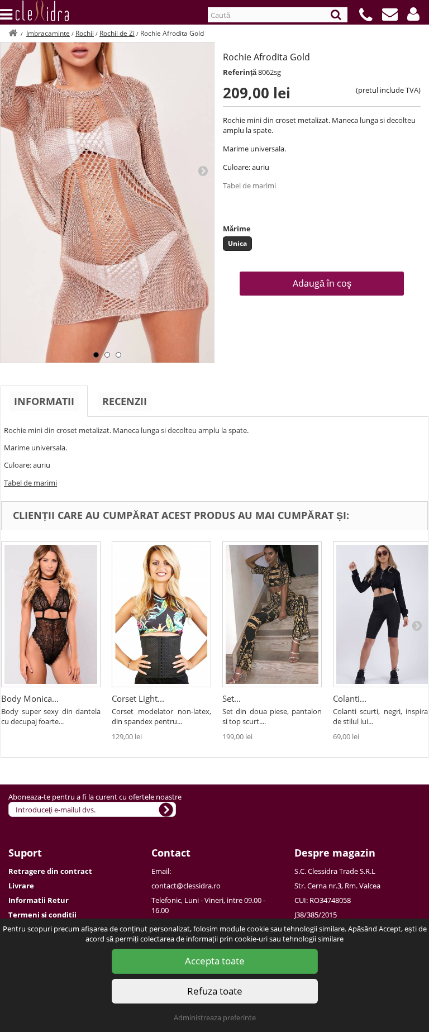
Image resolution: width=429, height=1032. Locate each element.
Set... (231, 698)
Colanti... (349, 698)
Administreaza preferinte (215, 1017)
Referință (239, 72)
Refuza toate (214, 991)
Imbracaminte (48, 33)
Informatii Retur (38, 900)
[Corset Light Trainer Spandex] (161, 614)
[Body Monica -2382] (51, 614)
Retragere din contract (50, 871)
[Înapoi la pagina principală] (12, 33)
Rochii (84, 33)
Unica (237, 243)
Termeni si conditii (42, 915)
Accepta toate (215, 960)
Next (202, 170)
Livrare (21, 886)
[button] (413, 14)
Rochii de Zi (117, 33)
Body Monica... (30, 698)
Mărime (237, 228)
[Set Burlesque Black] (272, 614)
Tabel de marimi (249, 185)
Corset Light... (138, 698)
